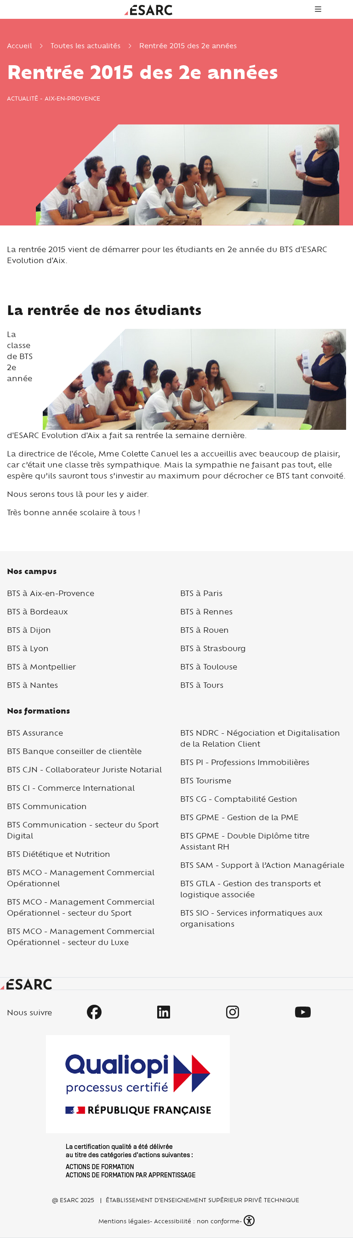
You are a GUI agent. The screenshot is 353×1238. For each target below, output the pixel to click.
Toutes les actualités (85, 45)
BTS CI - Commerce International (71, 788)
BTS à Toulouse (208, 666)
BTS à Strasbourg (213, 648)
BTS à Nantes (32, 685)
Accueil (19, 45)
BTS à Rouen (204, 630)
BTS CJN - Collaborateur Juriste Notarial (84, 769)
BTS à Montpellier (41, 666)
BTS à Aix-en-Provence (50, 593)
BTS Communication (47, 806)
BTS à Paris (201, 593)
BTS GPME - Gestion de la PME (239, 817)
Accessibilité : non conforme (196, 1221)
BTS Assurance (35, 732)
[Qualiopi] (138, 1106)
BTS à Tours (201, 685)
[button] (250, 1221)
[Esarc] (148, 9)
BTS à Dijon (29, 630)
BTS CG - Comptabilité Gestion (238, 799)
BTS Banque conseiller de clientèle (74, 751)
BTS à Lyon (28, 648)
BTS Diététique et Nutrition (58, 854)
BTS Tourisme (205, 780)
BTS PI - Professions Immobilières (244, 762)
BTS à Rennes (206, 611)
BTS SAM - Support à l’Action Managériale (262, 865)
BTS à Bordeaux (37, 611)
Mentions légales (123, 1221)
